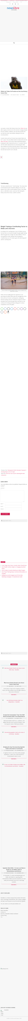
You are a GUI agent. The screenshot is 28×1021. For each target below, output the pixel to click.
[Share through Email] (18, 308)
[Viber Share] (21, 308)
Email (2, 506)
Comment (2, 489)
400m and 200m (4, 141)
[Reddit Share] (5, 312)
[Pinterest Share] (15, 308)
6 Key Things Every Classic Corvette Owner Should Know (14, 565)
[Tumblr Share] (2, 312)
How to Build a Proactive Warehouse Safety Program (13, 570)
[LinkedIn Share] (11, 308)
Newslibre (6, 1010)
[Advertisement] (14, 27)
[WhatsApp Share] (2, 308)
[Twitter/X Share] (8, 308)
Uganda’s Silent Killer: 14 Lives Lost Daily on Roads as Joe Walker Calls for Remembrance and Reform (14, 869)
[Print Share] (25, 308)
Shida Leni (23, 128)
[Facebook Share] (5, 308)
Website (2, 508)
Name (2, 503)
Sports (23, 94)
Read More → (14, 694)
